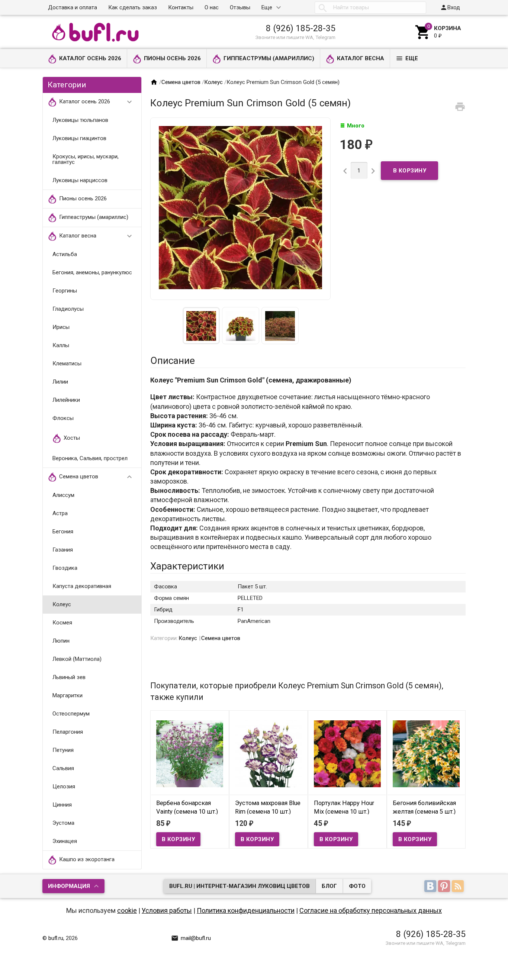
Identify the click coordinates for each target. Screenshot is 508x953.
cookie (127, 910)
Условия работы (167, 910)
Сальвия (63, 768)
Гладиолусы (68, 309)
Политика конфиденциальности (246, 910)
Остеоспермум (71, 713)
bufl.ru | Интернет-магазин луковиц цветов (239, 886)
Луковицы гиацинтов (79, 138)
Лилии (60, 381)
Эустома (63, 823)
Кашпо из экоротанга (87, 859)
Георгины (64, 290)
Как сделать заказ (132, 7)
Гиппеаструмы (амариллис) (269, 58)
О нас (212, 7)
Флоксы (63, 418)
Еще (266, 7)
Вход (450, 7)
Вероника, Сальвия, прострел (90, 458)
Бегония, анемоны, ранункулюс (92, 272)
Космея (62, 622)
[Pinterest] (445, 886)
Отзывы (240, 7)
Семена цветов (96, 476)
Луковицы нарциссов (79, 180)
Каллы (60, 345)
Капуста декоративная (81, 586)
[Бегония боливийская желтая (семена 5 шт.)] (426, 753)
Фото (357, 886)
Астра (60, 513)
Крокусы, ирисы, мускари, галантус (85, 159)
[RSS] (459, 886)
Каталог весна (360, 58)
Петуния (63, 750)
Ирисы (61, 327)
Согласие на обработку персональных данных (370, 910)
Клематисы (66, 363)
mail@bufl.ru (191, 938)
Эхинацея (64, 841)
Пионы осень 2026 (172, 58)
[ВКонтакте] (431, 886)
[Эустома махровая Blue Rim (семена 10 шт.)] (268, 753)
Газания (62, 549)
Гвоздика (64, 568)
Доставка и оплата (72, 7)
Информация (69, 886)
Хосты (72, 437)
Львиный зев (69, 677)
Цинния (62, 804)
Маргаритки (67, 695)
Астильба (64, 254)
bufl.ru (55, 938)
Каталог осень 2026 (90, 58)
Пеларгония (67, 732)
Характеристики (187, 566)
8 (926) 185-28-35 (300, 28)
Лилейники (66, 400)
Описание (172, 360)
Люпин (61, 640)
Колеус (61, 604)
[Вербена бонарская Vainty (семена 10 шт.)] (189, 753)
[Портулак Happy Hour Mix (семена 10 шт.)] (347, 753)
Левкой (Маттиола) (77, 659)
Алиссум (63, 495)
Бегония (62, 531)
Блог (329, 886)
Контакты (180, 7)
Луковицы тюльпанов (80, 120)
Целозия (63, 786)
